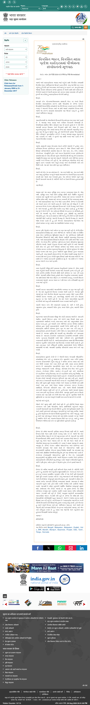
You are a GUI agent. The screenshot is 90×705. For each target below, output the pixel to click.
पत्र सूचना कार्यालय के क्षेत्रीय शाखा (58, 621)
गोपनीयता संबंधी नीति (29, 692)
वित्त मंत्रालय (9, 659)
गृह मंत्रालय (8, 666)
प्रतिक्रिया (45, 694)
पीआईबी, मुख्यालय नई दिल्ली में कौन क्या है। (60, 618)
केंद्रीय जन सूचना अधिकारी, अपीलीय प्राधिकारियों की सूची (64, 628)
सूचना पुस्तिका (51, 638)
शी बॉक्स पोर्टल (9, 644)
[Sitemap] (81, 6)
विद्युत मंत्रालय (9, 682)
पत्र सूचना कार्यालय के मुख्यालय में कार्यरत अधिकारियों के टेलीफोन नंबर (24, 619)
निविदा (68, 692)
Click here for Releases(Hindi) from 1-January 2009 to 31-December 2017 (14, 87)
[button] (74, 6)
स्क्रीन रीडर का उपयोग (13, 6)
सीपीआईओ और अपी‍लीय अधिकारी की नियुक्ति (18, 638)
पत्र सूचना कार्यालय (17, 19)
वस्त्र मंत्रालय (9, 656)
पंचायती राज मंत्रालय (11, 676)
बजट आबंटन (9, 631)
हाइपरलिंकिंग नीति (14, 692)
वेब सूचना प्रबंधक (10, 641)
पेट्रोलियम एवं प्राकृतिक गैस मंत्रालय (16, 679)
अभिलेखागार (77, 692)
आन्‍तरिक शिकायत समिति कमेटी (56, 624)
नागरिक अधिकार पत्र (11, 634)
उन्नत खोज (77, 27)
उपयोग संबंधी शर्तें (58, 692)
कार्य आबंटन (50, 631)
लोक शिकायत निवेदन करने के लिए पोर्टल (59, 641)
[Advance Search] (85, 6)
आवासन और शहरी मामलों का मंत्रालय (16, 669)
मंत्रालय (6, 46)
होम (5, 33)
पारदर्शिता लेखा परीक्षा (53, 634)
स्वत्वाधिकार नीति (44, 692)
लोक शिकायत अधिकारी (12, 624)
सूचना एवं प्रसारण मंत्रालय (13, 652)
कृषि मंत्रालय (9, 662)
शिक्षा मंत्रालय (9, 672)
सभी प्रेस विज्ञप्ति (13, 33)
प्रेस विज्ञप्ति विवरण (26, 33)
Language (45, 5)
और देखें (84, 685)
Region (23, 5)
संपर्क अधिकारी (9, 628)
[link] (45, 567)
